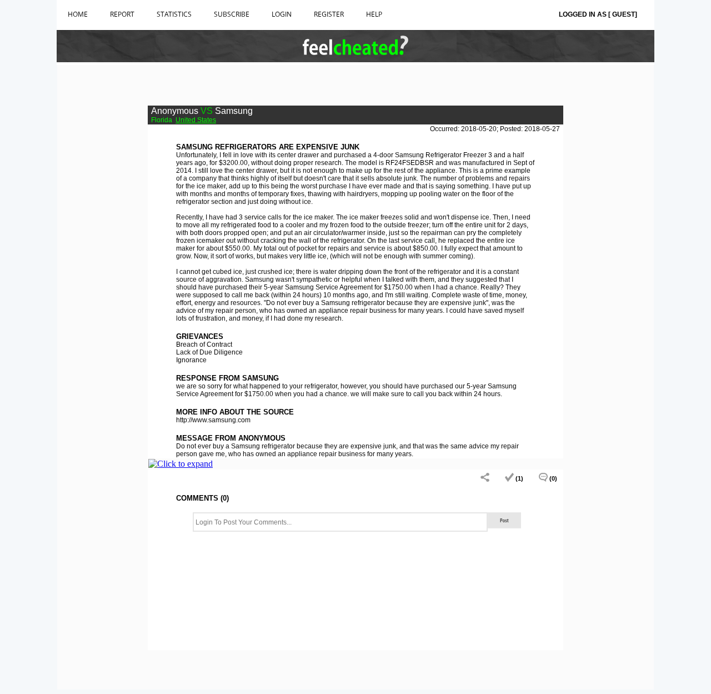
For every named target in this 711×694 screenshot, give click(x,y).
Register (329, 14)
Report (122, 14)
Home (78, 14)
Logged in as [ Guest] (598, 14)
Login (282, 14)
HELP (374, 14)
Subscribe (231, 14)
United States (196, 120)
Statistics (174, 14)
